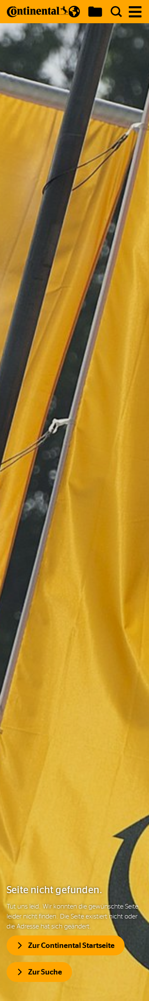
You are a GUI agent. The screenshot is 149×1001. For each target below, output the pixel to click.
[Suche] (116, 11)
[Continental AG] (38, 11)
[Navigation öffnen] (135, 12)
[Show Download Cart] (95, 11)
